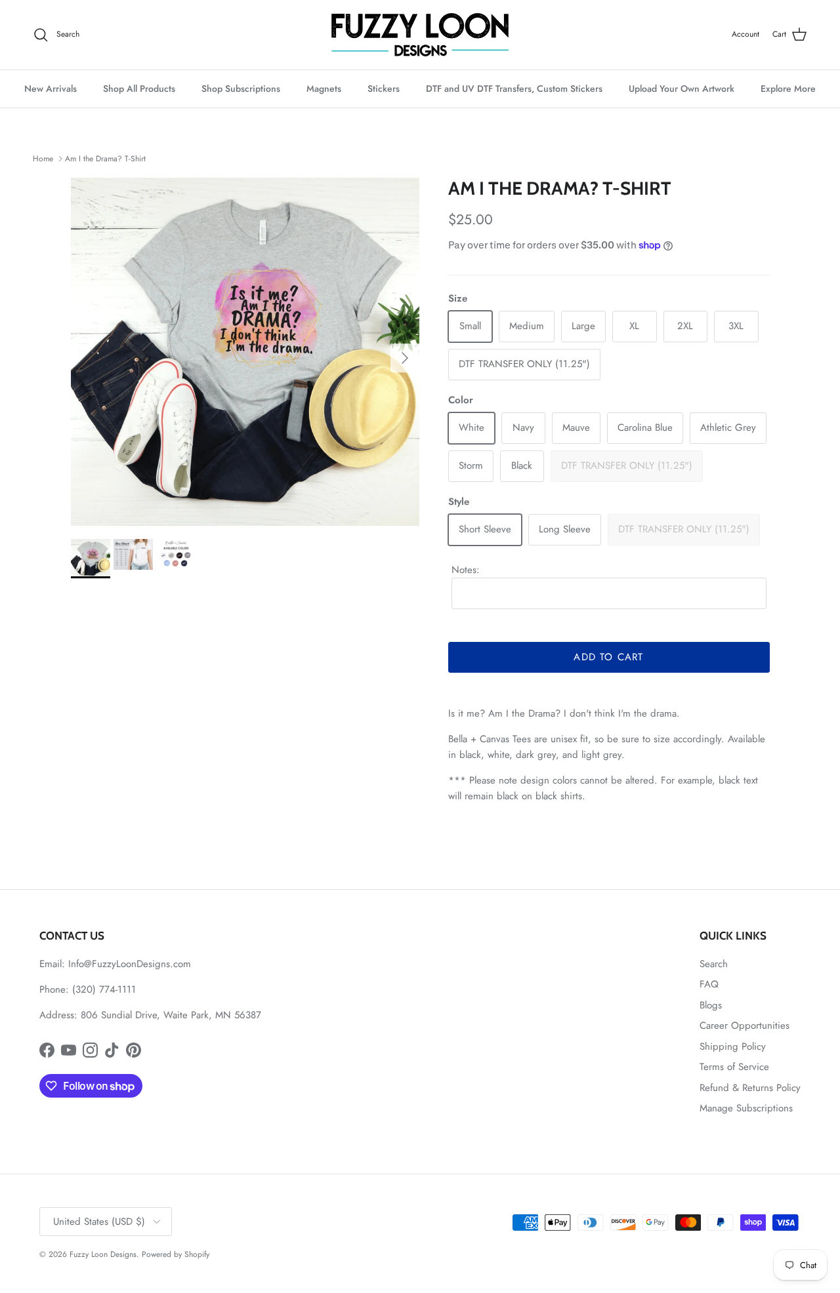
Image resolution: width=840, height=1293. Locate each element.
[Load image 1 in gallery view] (245, 352)
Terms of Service (734, 1067)
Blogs (711, 1005)
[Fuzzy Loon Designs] (420, 34)
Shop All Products (139, 88)
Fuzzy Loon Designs (103, 1254)
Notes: (466, 570)
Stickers (384, 88)
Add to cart (608, 657)
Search (714, 964)
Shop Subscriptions (240, 88)
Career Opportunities (744, 1025)
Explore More (788, 88)
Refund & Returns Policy (750, 1088)
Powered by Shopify (175, 1254)
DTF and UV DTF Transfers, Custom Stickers (514, 88)
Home (43, 159)
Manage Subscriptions (746, 1108)
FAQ (709, 984)
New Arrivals (50, 88)
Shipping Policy (733, 1046)
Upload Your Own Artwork (681, 88)
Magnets (323, 88)
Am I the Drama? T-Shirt (105, 159)
